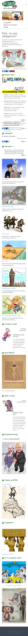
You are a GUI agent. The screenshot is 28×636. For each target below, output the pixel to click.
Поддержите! (9, 522)
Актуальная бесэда (11, 434)
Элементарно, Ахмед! (9, 288)
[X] (6, 71)
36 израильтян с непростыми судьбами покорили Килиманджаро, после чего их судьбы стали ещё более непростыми (14, 151)
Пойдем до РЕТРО (11, 480)
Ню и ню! (5, 261)
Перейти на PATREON (7, 554)
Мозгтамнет (5, 234)
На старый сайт (7, 22)
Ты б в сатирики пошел (13, 558)
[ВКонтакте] (5, 71)
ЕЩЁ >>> (23, 120)
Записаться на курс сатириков (14, 585)
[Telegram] (8, 71)
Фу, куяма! (5, 179)
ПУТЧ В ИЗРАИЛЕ (6, 484)
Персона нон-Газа (7, 206)
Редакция (6, 27)
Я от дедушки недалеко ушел (11, 315)
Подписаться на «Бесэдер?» (10, 24)
